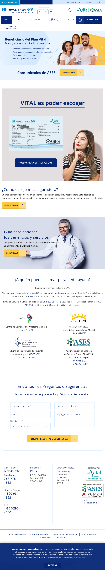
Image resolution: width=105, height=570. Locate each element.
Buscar (71, 10)
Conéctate (92, 19)
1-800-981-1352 (53, 301)
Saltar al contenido (10, 2)
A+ (51, 11)
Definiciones (45, 537)
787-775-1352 (10, 480)
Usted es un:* (16, 421)
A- (40, 11)
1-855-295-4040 (12, 510)
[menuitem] (6, 20)
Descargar (12, 253)
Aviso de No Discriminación (65, 534)
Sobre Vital (60, 537)
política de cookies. (80, 557)
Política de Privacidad (39, 534)
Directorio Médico (73, 2)
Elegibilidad (20, 20)
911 (67, 288)
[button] (3, 48)
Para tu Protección (17, 534)
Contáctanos (88, 2)
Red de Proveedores (53, 20)
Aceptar (52, 565)
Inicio (6, 20)
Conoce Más (68, 72)
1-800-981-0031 (34, 354)
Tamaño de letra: (43, 8)
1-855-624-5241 (35, 296)
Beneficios (35, 20)
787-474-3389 (81, 364)
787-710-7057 (28, 357)
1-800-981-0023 (78, 333)
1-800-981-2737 (78, 360)
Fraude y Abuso (89, 534)
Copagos (70, 20)
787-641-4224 (26, 330)
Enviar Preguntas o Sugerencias (49, 438)
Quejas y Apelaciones (12, 27)
